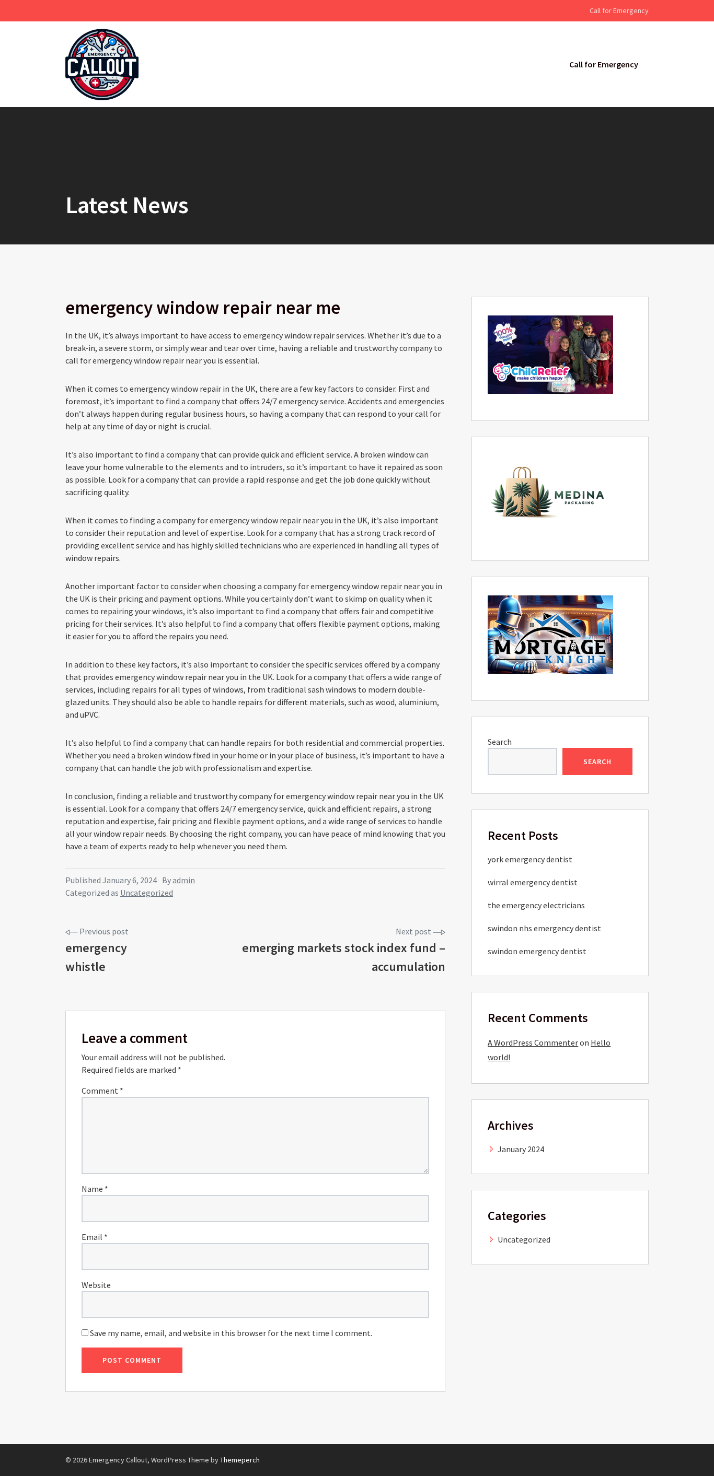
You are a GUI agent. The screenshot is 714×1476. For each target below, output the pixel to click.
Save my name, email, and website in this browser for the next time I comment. (231, 1333)
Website (96, 1285)
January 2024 (521, 1149)
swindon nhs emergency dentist (544, 928)
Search (500, 741)
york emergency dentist (530, 859)
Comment (102, 1090)
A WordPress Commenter (533, 1042)
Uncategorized (146, 892)
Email (95, 1237)
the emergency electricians (536, 905)
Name (95, 1189)
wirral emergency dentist (533, 882)
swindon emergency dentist (537, 951)
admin (183, 880)
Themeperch (240, 1460)
